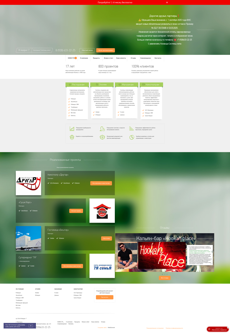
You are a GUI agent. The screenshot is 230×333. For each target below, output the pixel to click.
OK (31, 326)
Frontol (32, 266)
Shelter (52, 238)
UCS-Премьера (54, 183)
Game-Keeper (77, 298)
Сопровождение (145, 58)
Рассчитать (104, 297)
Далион (23, 266)
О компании (84, 58)
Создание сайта (102, 327)
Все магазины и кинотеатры (101, 183)
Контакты (158, 58)
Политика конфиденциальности (174, 328)
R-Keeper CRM (20, 298)
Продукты (96, 58)
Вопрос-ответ (108, 58)
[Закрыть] (167, 2)
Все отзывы (164, 278)
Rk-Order (18, 305)
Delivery (18, 308)
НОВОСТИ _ (71, 58)
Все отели (106, 238)
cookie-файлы (21, 325)
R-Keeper (77, 183)
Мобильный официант (22, 303)
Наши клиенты (121, 58)
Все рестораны (76, 211)
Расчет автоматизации (105, 50)
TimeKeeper (19, 300)
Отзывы (133, 58)
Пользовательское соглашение (155, 328)
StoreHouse (66, 183)
